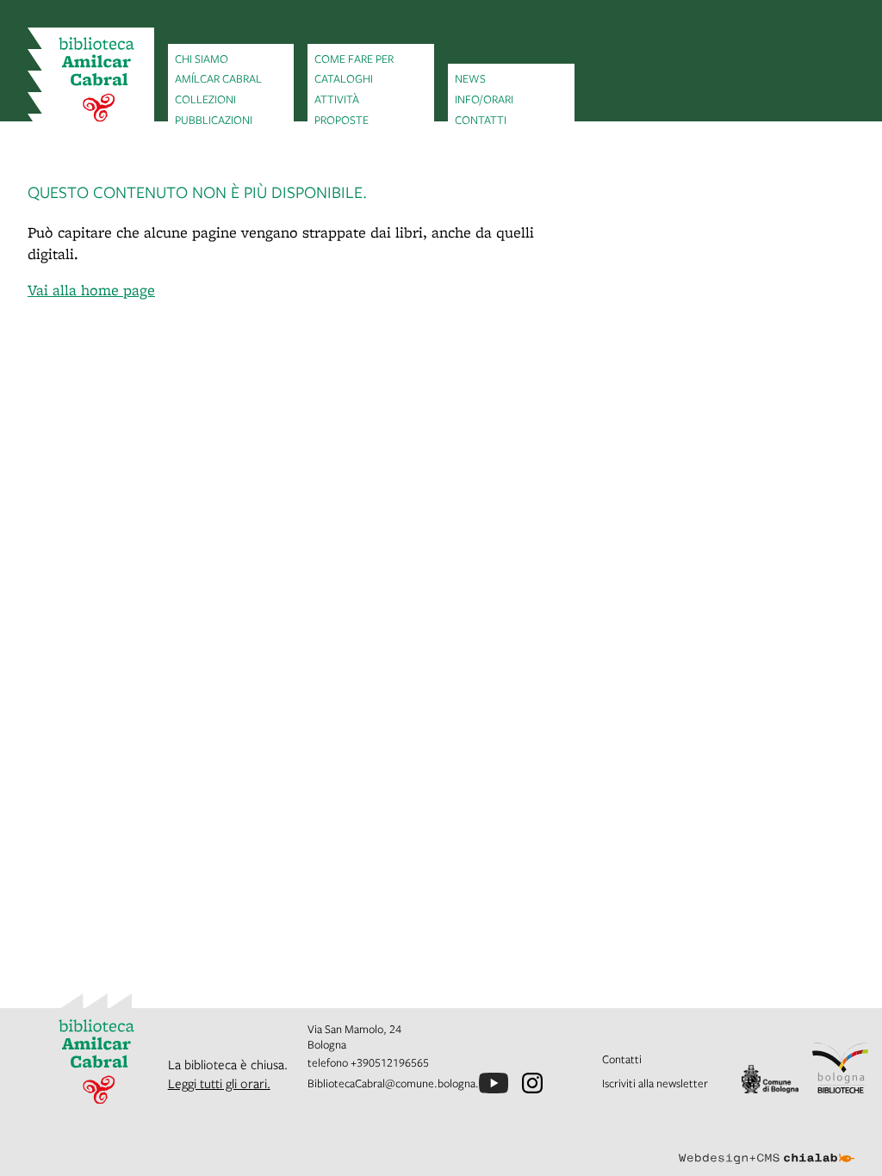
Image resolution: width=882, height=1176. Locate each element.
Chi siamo (201, 58)
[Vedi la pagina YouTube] (493, 1083)
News (470, 78)
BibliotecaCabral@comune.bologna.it (396, 1083)
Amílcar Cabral (218, 78)
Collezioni (205, 99)
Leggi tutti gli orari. (219, 1083)
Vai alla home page (91, 290)
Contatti (480, 119)
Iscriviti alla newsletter (655, 1083)
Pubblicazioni (213, 119)
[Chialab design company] (766, 1145)
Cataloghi (343, 78)
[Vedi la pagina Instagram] (532, 1083)
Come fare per (354, 58)
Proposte (341, 119)
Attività (336, 99)
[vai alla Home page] (91, 81)
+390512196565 (390, 1062)
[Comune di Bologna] (770, 1079)
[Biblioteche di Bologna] (840, 1068)
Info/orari (484, 99)
